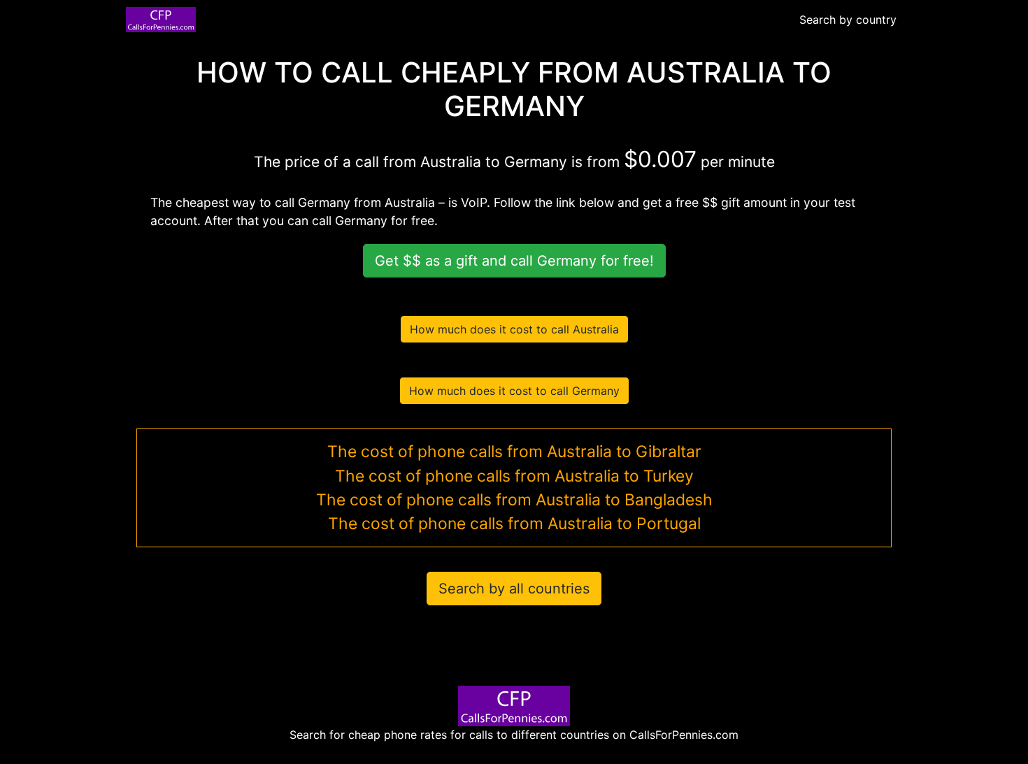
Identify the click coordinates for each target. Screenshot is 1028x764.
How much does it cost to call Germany (514, 391)
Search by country (848, 20)
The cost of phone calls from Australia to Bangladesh (514, 500)
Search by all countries (514, 588)
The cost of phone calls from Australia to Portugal (514, 523)
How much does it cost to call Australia (514, 329)
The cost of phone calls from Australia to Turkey (514, 476)
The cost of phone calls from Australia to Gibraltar (514, 451)
